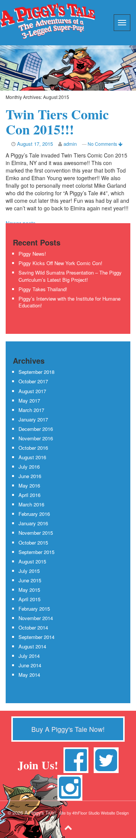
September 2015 (36, 552)
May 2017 (29, 400)
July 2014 (29, 655)
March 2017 (31, 410)
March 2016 (31, 504)
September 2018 (36, 371)
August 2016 (32, 457)
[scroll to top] (68, 826)
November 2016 (36, 438)
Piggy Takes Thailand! (43, 289)
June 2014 (30, 665)
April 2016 (29, 494)
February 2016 (34, 513)
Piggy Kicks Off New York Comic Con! (60, 263)
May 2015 (29, 589)
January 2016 (33, 523)
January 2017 (33, 419)
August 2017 (32, 391)
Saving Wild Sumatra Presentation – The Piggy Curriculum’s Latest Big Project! (70, 276)
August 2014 (32, 646)
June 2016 (30, 476)
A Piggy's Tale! (47, 21)
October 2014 (33, 627)
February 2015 (34, 608)
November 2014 (36, 618)
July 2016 (29, 466)
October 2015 (33, 542)
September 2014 (36, 636)
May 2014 (29, 674)
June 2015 (30, 580)
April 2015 (29, 599)
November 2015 (36, 532)
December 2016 (36, 428)
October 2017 (33, 381)
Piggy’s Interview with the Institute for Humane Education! (70, 302)
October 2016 (33, 447)
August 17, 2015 (35, 143)
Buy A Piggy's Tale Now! (68, 729)
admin (70, 143)
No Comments (103, 143)
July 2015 (29, 570)
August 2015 (32, 561)
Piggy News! (32, 253)
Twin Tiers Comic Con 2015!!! (57, 121)
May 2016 (29, 485)
